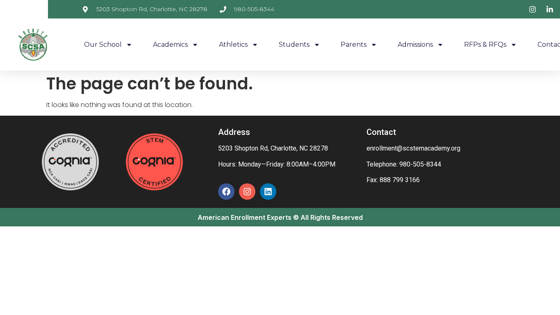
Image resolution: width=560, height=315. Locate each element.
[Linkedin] (268, 191)
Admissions (415, 44)
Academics (170, 44)
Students (294, 44)
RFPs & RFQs (485, 44)
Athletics (233, 44)
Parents (354, 44)
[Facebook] (226, 191)
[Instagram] (247, 191)
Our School (103, 44)
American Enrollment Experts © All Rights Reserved (280, 217)
